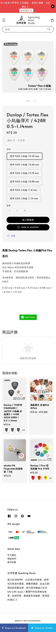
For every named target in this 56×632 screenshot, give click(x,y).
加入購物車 (28, 219)
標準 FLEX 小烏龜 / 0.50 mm (24, 156)
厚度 (9, 149)
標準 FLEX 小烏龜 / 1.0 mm (23, 190)
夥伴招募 (11, 562)
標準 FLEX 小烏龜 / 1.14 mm (24, 198)
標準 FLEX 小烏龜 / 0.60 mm (24, 164)
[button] (3, 20)
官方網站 (11, 555)
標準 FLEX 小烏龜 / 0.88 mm (24, 181)
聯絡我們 (11, 558)
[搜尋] (49, 29)
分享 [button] (13, 235)
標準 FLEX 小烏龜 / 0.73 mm (24, 173)
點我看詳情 (26, 10)
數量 (9, 205)
